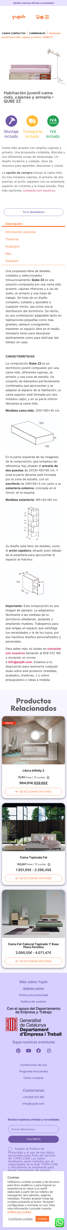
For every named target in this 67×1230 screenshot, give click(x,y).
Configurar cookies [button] (20, 1219)
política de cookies (19, 1212)
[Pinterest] (18, 1050)
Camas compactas (13, 33)
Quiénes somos (33, 989)
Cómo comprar (33, 1078)
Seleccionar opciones (35, 791)
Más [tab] (8, 253)
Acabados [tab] (12, 246)
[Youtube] (28, 1050)
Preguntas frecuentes (33, 1071)
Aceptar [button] (42, 1218)
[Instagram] (49, 1050)
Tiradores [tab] (12, 239)
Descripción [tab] (14, 224)
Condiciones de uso (33, 1065)
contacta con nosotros (39, 190)
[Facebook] (38, 1050)
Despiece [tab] (11, 261)
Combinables (37, 33)
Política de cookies (33, 1001)
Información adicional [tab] (20, 232)
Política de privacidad (33, 995)
